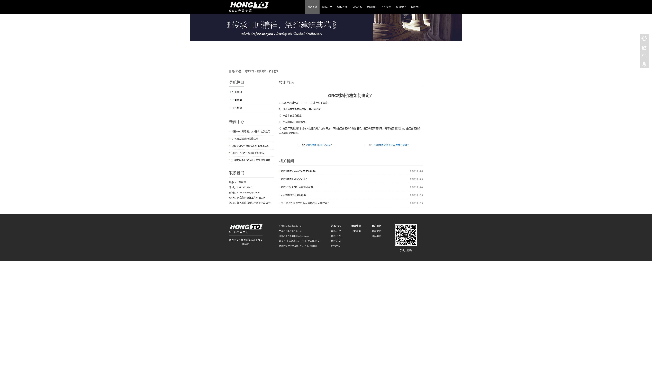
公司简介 (401, 6)
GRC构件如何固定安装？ (319, 145)
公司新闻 (237, 100)
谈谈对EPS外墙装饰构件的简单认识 (250, 145)
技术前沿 (273, 71)
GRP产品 (336, 241)
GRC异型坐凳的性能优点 (245, 138)
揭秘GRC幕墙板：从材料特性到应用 (251, 131)
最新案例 (376, 231)
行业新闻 (237, 92)
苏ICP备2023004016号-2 (292, 246)
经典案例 (376, 236)
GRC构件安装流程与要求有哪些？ (392, 145)
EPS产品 (357, 6)
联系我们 (415, 6)
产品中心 (336, 225)
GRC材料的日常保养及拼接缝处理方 (251, 160)
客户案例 (386, 6)
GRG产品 (342, 6)
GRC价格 (306, 102)
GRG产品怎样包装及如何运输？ (298, 187)
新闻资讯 (371, 6)
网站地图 (312, 246)
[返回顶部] (644, 65)
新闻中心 (356, 225)
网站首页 (312, 6)
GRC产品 (327, 6)
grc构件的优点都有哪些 (293, 195)
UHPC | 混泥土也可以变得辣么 (248, 153)
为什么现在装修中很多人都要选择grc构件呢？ (305, 203)
